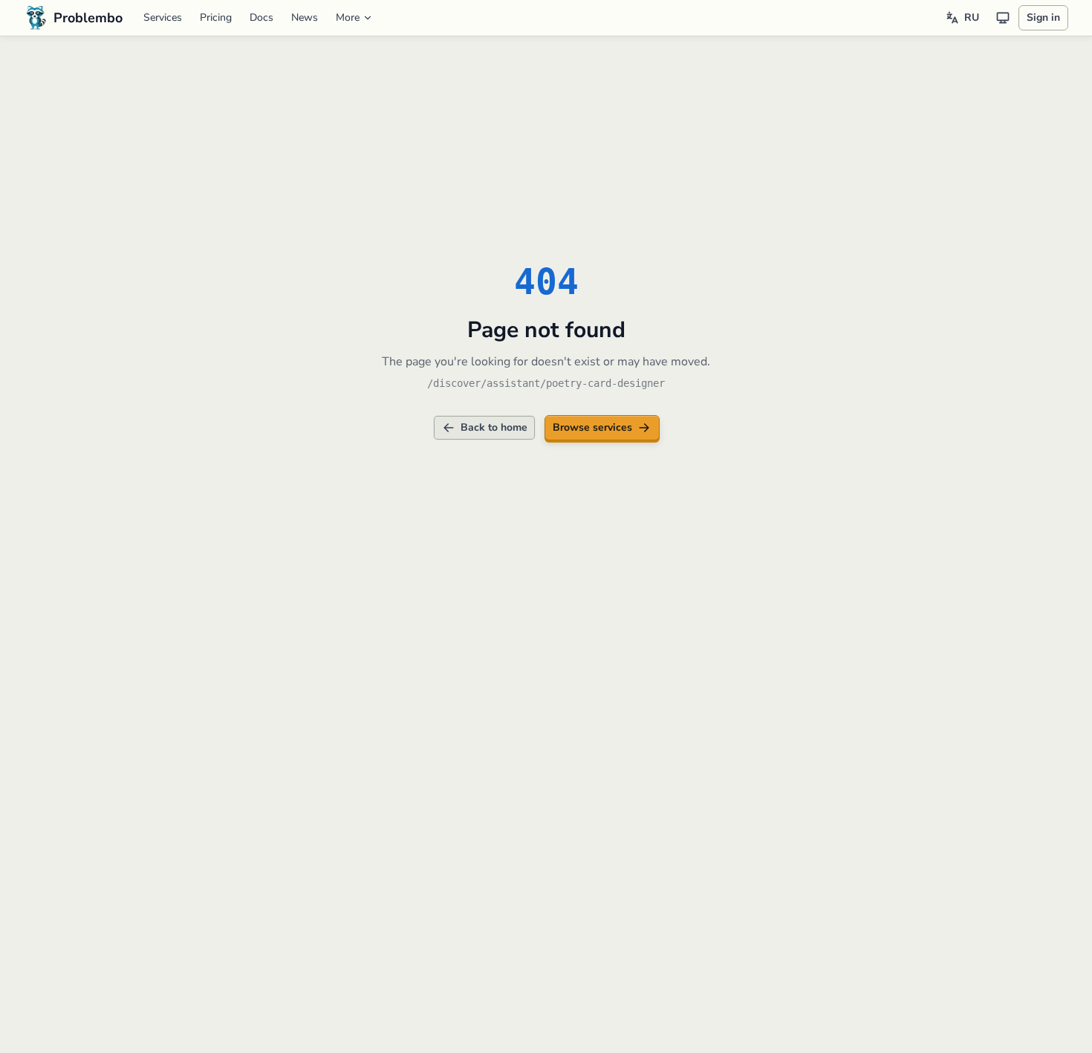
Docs (261, 17)
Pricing (216, 17)
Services (162, 17)
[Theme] (1002, 17)
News (304, 17)
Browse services (592, 427)
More (348, 17)
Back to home (494, 427)
